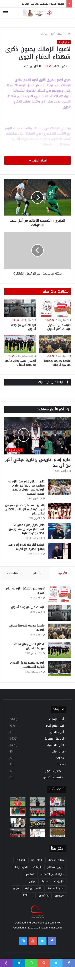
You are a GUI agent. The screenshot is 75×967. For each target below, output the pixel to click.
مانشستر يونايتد (33, 888)
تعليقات (12, 573)
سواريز (32, 881)
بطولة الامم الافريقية (52, 874)
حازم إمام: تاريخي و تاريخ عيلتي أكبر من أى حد (38, 462)
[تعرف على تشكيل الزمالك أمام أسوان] (55, 308)
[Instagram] (23, 941)
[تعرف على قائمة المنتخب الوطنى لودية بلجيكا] (37, 833)
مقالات (60, 758)
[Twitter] (42, 941)
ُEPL (25, 895)
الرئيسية (62, 33)
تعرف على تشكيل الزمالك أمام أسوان (59, 327)
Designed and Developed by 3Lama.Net (37, 922)
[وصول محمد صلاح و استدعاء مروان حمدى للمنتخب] (37, 811)
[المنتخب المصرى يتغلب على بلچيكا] (57, 801)
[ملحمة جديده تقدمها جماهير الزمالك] (55, 344)
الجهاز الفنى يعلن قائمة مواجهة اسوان (20, 363)
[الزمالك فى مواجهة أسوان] (20, 308)
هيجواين (59, 895)
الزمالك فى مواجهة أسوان (23, 327)
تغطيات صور (53, 771)
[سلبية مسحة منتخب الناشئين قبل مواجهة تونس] (17, 833)
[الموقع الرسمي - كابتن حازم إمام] (37, 13)
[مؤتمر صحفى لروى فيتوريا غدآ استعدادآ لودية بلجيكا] (37, 801)
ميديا (61, 764)
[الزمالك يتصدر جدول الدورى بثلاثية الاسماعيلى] (59, 668)
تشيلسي (30, 874)
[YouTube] (33, 941)
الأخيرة (62, 573)
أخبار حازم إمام (55, 726)
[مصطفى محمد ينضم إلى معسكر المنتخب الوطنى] (17, 811)
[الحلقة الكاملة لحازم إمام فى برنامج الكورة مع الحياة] (59, 551)
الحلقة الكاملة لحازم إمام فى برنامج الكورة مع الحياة (26, 547)
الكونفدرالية (21, 867)
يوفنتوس (44, 895)
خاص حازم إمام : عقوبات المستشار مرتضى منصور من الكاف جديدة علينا (27, 529)
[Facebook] (52, 941)
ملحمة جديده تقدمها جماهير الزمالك (42, 3)
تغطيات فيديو (52, 777)
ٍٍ (33, 895)
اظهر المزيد (39, 160)
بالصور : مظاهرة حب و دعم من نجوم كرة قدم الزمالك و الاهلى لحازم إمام (25, 509)
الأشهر (37, 573)
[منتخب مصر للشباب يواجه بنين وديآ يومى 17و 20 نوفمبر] (57, 833)
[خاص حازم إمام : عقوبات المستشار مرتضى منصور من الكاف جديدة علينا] (59, 531)
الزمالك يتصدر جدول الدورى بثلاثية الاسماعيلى (27, 665)
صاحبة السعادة (56, 888)
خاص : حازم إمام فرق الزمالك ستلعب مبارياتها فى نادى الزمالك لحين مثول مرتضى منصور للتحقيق (26, 488)
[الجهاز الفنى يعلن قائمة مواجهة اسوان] (20, 344)
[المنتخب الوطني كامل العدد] (17, 801)
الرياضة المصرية (54, 738)
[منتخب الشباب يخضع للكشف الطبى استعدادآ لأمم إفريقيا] (57, 811)
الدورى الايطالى (55, 867)
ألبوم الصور (57, 732)
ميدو (16, 888)
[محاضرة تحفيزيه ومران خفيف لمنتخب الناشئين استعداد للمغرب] (37, 822)
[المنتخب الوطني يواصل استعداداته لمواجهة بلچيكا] (57, 822)
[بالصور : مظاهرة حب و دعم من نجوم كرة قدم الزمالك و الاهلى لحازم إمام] (59, 511)
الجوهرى (20, 860)
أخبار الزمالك (48, 33)
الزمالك (37, 867)
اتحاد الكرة (36, 860)
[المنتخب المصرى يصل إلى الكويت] (17, 822)
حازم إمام (58, 751)
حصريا (45, 881)
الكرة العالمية (55, 745)
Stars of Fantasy (56, 860)
